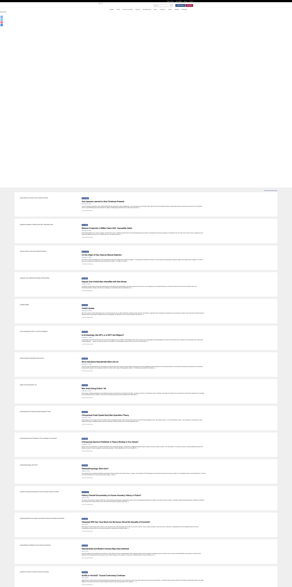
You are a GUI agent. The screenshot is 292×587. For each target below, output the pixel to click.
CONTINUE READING (86, 210)
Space (118, 9)
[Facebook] (1, 16)
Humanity (162, 9)
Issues (170, 9)
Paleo (155, 9)
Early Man (84, 225)
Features (184, 9)
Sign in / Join (170, 1)
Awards (176, 9)
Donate (189, 5)
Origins (111, 9)
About (185, 1)
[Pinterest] (1, 22)
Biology (138, 9)
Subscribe (180, 5)
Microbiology (147, 9)
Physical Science (128, 9)
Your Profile (178, 1)
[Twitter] (1, 19)
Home (106, 9)
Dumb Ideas (85, 198)
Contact (191, 1)
